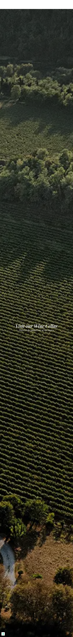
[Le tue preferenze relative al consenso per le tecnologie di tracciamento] (3, 634)
